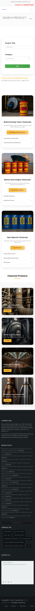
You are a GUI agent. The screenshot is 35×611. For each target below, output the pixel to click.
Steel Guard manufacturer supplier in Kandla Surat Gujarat (16, 512)
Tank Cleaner (20, 531)
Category (8, 54)
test (28, 546)
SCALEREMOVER (27, 538)
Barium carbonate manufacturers (13, 546)
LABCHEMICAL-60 (8, 531)
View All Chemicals (17, 247)
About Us (14, 606)
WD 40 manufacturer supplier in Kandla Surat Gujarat (15, 505)
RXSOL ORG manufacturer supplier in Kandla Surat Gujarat (16, 484)
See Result (7, 310)
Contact (32, 606)
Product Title (10, 43)
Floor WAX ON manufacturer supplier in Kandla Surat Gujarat (17, 456)
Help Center (23, 606)
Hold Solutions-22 (19, 535)
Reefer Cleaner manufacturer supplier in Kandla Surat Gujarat (17, 466)
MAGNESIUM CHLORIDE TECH (11, 538)
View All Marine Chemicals (17, 190)
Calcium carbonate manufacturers (14, 542)
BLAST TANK (7, 535)
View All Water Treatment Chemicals (17, 132)
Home (30, 18)
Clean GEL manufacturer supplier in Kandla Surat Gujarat (16, 459)
